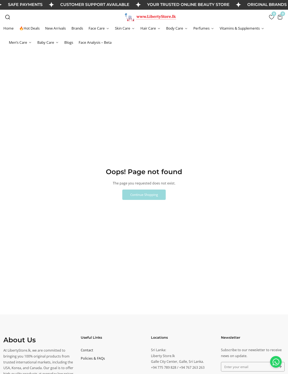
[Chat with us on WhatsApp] (276, 362)
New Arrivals (55, 28)
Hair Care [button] (148, 28)
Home (8, 28)
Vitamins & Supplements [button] (240, 28)
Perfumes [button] (201, 28)
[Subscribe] (279, 367)
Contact (87, 350)
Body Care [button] (175, 28)
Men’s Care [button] (18, 42)
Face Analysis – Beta (95, 42)
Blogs (68, 42)
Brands (77, 28)
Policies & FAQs (93, 358)
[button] (7, 17)
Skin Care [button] (123, 28)
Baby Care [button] (46, 42)
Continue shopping (144, 194)
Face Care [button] (97, 28)
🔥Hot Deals (29, 28)
